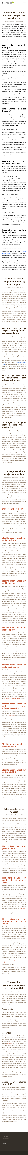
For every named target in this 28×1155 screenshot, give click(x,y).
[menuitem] (24, 3)
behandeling (15, 253)
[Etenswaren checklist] (11, 3)
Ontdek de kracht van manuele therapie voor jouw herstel (14, 15)
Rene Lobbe (12, 1153)
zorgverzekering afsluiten (8, 323)
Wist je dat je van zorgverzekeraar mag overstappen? (14, 281)
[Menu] (24, 3)
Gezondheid (14, 21)
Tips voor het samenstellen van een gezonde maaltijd (14, 985)
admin (21, 21)
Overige (4, 1143)
